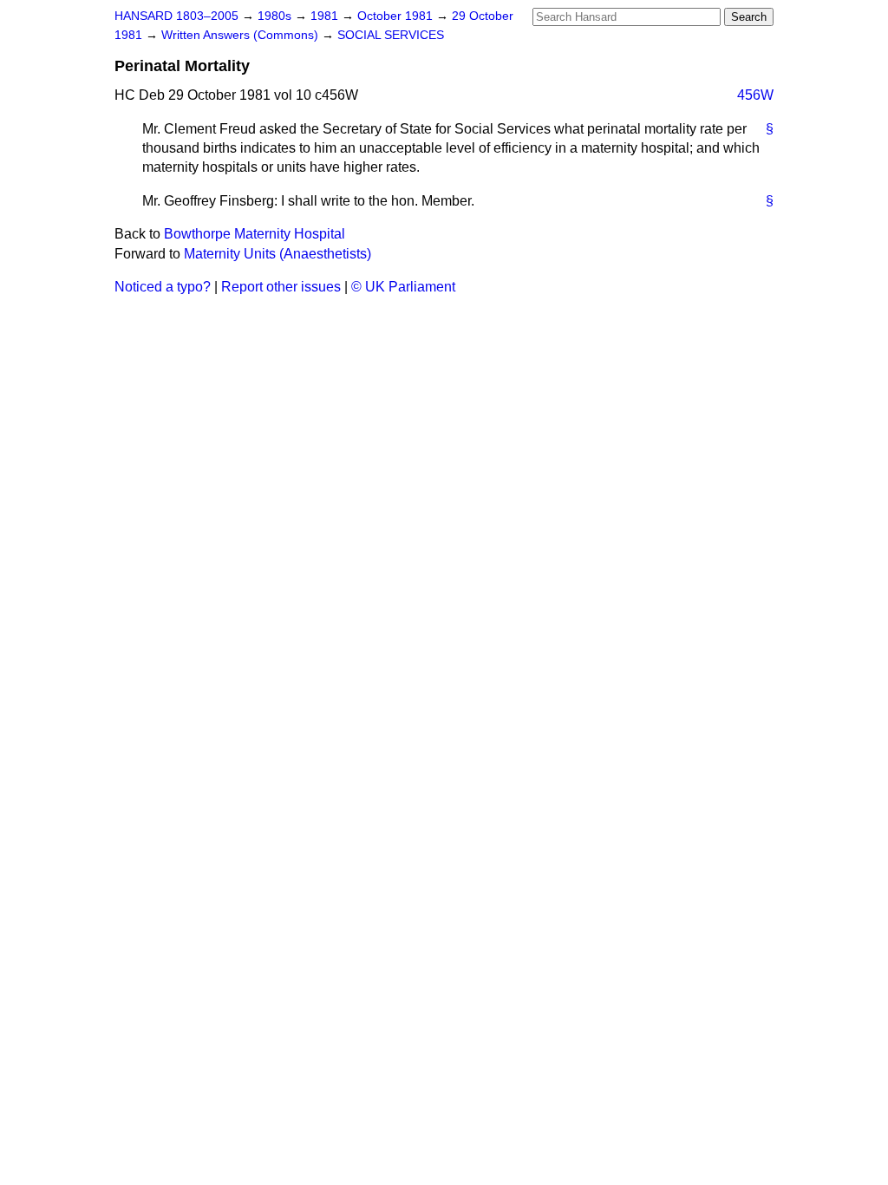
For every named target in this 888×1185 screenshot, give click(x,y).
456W (755, 95)
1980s (276, 16)
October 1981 (396, 16)
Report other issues (281, 286)
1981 (326, 16)
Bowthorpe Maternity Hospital (254, 233)
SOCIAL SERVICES (390, 35)
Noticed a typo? (162, 286)
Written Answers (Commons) (241, 35)
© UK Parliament (403, 286)
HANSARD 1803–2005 (176, 16)
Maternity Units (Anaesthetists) (277, 253)
